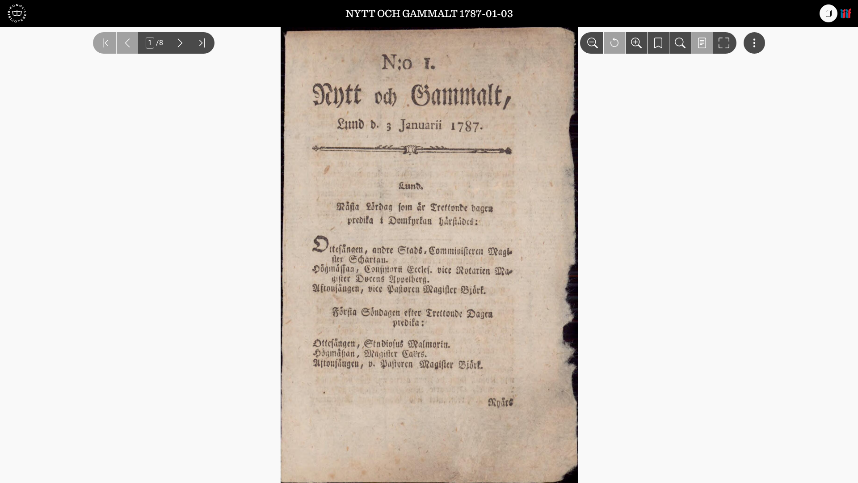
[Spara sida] (658, 43)
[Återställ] (614, 43)
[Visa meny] (754, 43)
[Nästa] (180, 43)
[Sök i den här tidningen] (680, 43)
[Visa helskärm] (724, 43)
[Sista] (202, 43)
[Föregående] (127, 43)
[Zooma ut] (591, 43)
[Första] (104, 43)
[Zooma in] (636, 43)
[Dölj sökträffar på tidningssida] (702, 43)
